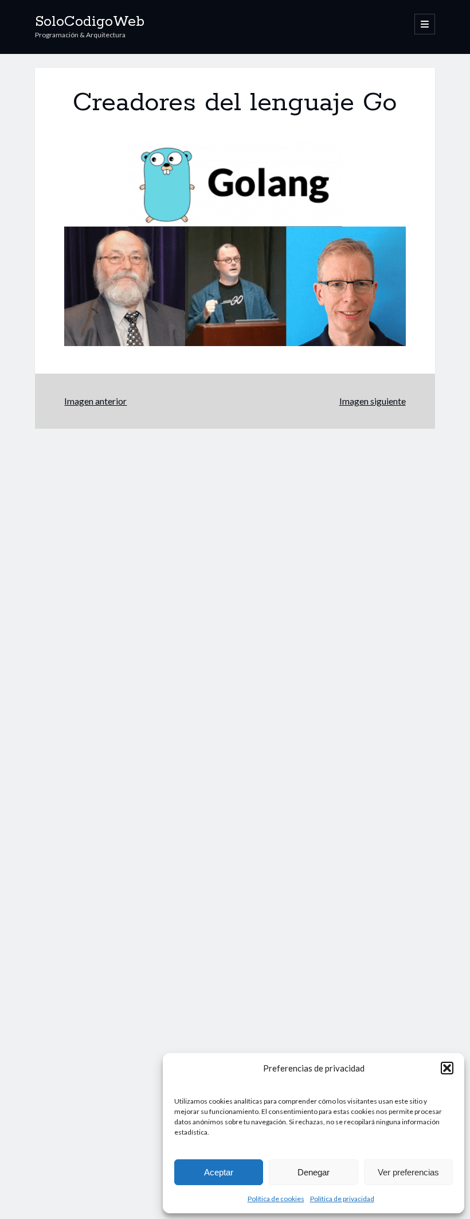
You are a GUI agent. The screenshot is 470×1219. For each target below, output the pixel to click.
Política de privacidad (342, 1198)
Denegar (313, 1172)
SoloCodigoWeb (89, 22)
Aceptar (218, 1172)
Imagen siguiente (372, 400)
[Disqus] (235, 572)
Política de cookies (276, 1198)
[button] (447, 1068)
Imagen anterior (95, 400)
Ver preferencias (408, 1172)
